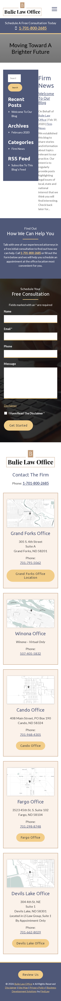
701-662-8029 (30, 932)
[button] (54, 7)
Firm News (18, 148)
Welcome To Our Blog (46, 98)
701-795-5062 (30, 562)
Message (10, 363)
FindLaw (44, 991)
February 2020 (20, 132)
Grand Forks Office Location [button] (30, 575)
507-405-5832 (30, 653)
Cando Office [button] (30, 745)
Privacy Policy (37, 987)
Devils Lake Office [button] (30, 943)
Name (7, 311)
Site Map (23, 987)
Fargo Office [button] (30, 837)
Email (8, 329)
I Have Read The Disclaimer (27, 413)
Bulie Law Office (23, 983)
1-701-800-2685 (33, 28)
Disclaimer (10, 405)
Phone (8, 346)
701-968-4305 (30, 734)
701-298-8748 (30, 826)
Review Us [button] (31, 974)
